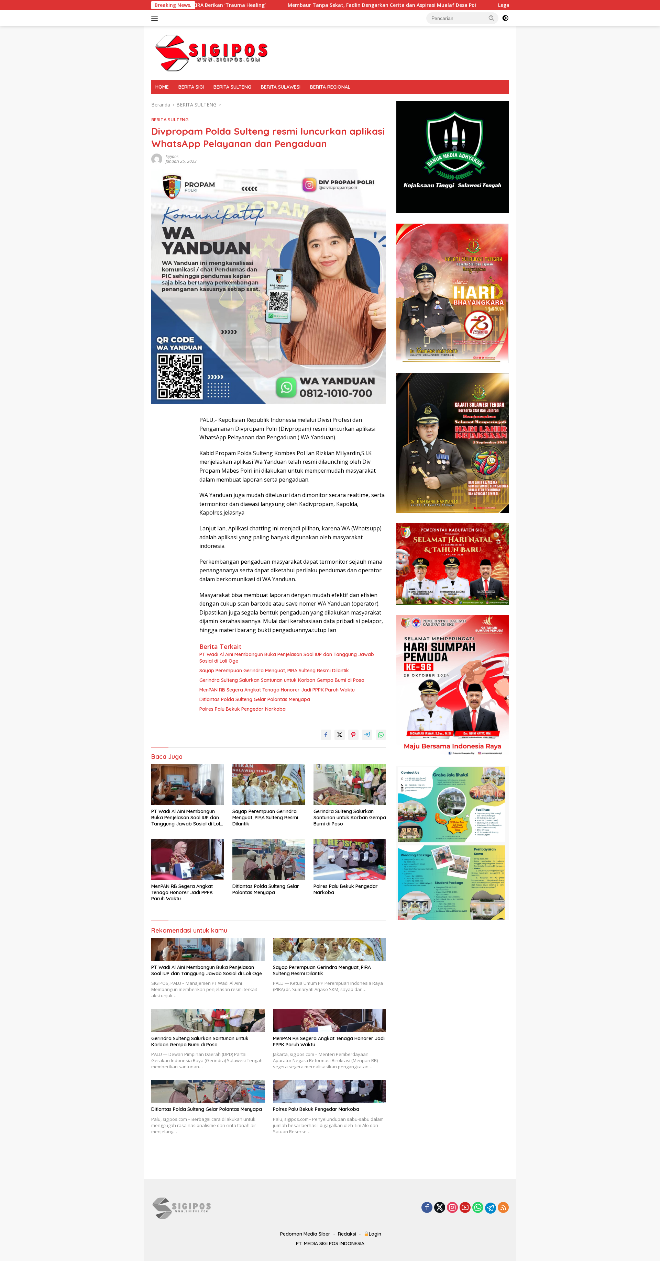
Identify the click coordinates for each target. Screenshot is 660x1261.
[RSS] (503, 1208)
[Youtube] (465, 1208)
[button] (491, 17)
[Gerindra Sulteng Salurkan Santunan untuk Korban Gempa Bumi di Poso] (350, 784)
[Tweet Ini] (339, 735)
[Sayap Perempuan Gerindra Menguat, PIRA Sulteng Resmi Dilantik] (268, 784)
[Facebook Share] (326, 735)
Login (375, 1234)
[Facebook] (426, 1208)
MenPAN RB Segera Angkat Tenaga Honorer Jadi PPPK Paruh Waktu (277, 690)
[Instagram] (452, 1208)
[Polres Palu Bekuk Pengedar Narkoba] (350, 859)
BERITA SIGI (191, 87)
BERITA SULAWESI (280, 87)
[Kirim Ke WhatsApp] (381, 735)
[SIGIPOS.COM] (211, 52)
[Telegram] (490, 1208)
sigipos (172, 156)
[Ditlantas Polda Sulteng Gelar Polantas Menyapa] (268, 859)
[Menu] (156, 18)
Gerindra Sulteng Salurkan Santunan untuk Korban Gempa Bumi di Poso (281, 680)
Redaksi (347, 1234)
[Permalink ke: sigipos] (156, 158)
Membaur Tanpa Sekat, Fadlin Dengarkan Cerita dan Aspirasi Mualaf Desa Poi (302, 5)
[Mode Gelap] (505, 18)
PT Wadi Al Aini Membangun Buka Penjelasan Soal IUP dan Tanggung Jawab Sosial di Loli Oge (286, 657)
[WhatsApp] (477, 1208)
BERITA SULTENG (232, 87)
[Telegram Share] (367, 735)
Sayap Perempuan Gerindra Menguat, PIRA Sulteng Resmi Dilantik (274, 670)
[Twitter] (439, 1208)
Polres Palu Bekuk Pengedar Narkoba (242, 709)
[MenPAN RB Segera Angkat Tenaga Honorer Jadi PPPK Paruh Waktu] (187, 859)
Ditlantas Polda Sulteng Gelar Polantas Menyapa (254, 699)
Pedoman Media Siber (305, 1234)
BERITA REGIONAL (330, 87)
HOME (162, 87)
